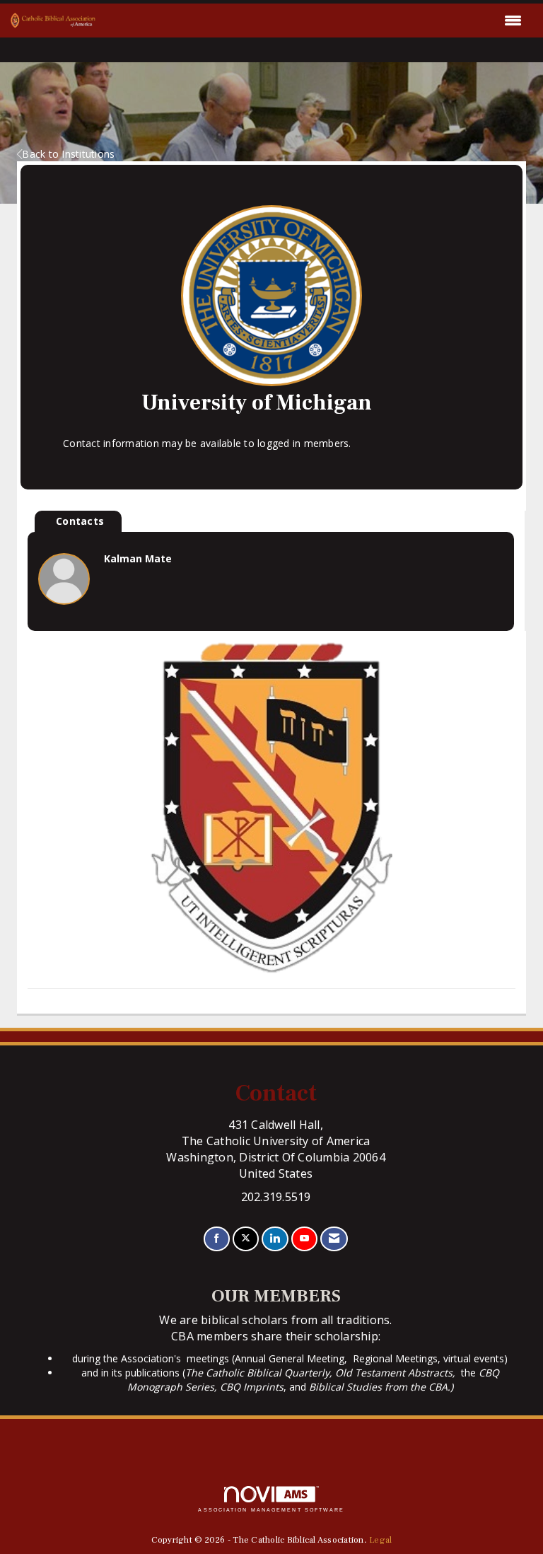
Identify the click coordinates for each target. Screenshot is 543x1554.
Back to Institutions (68, 154)
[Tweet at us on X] (246, 1239)
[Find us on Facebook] (217, 1239)
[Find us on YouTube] (304, 1239)
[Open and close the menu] (312, 20)
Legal (380, 1540)
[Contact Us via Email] (334, 1239)
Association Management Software (271, 1509)
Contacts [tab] (80, 521)
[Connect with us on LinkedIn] (275, 1239)
